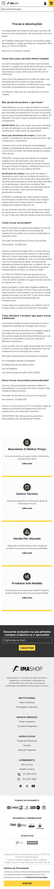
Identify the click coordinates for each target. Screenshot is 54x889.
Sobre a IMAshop (27, 702)
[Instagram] (27, 784)
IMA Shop (12, 3)
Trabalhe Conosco (27, 769)
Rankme (32, 845)
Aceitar (27, 883)
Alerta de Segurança (27, 750)
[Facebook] (21, 784)
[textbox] (27, 9)
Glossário (27, 745)
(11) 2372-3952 (29, 779)
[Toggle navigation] (3, 4)
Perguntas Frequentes (27, 741)
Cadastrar (27, 648)
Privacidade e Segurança (27, 707)
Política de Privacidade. (37, 877)
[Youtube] (33, 784)
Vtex (20, 845)
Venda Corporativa (27, 722)
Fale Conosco (27, 764)
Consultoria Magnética (27, 726)
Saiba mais (27, 463)
